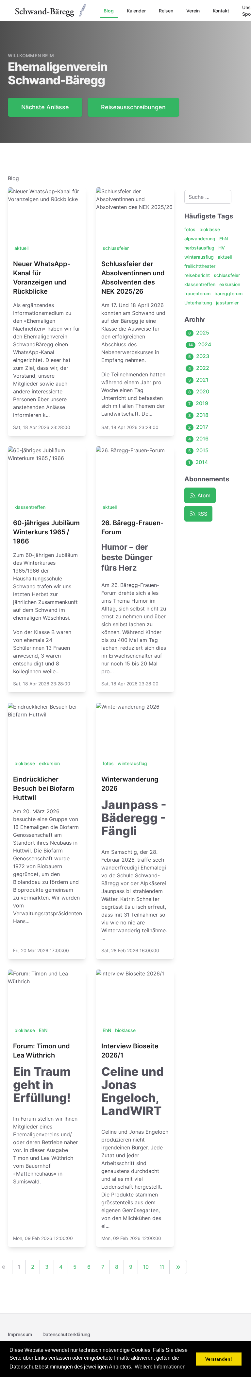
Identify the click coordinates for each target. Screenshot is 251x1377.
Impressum (20, 1334)
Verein (193, 10)
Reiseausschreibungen (133, 107)
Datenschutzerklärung (66, 1334)
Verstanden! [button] (218, 1359)
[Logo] (51, 10)
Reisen (166, 10)
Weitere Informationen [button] (160, 1366)
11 (161, 1267)
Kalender (136, 10)
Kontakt (221, 10)
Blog (109, 10)
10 (146, 1267)
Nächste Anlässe (45, 107)
